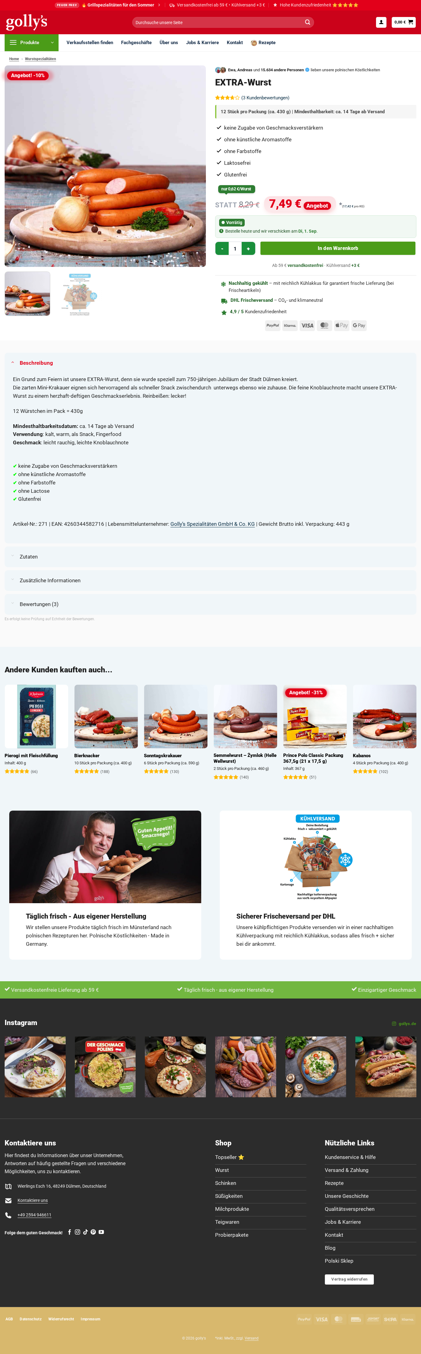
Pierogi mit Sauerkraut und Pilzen (216, 758)
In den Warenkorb (338, 248)
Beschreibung (36, 363)
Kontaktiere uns (33, 1200)
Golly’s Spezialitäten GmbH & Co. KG (212, 524)
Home (14, 59)
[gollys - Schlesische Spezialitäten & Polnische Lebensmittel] (33, 22)
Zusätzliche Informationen (50, 580)
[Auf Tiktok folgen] (85, 1232)
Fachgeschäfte (136, 42)
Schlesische (130, 755)
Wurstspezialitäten (40, 59)
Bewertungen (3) (39, 604)
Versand (252, 1338)
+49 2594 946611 (34, 1215)
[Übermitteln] (307, 22)
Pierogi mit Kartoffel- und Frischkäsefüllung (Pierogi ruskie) (354, 761)
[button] (381, 22)
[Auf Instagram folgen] (77, 1232)
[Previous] (16, 166)
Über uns (169, 42)
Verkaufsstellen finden (90, 42)
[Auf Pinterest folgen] (93, 1232)
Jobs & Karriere (202, 42)
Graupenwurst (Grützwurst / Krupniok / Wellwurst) (286, 758)
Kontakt (235, 42)
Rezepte (267, 42)
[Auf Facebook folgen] (69, 1232)
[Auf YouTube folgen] (101, 1232)
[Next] (194, 166)
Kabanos (58, 755)
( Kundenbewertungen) (265, 98)
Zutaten (29, 557)
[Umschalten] (13, 361)
